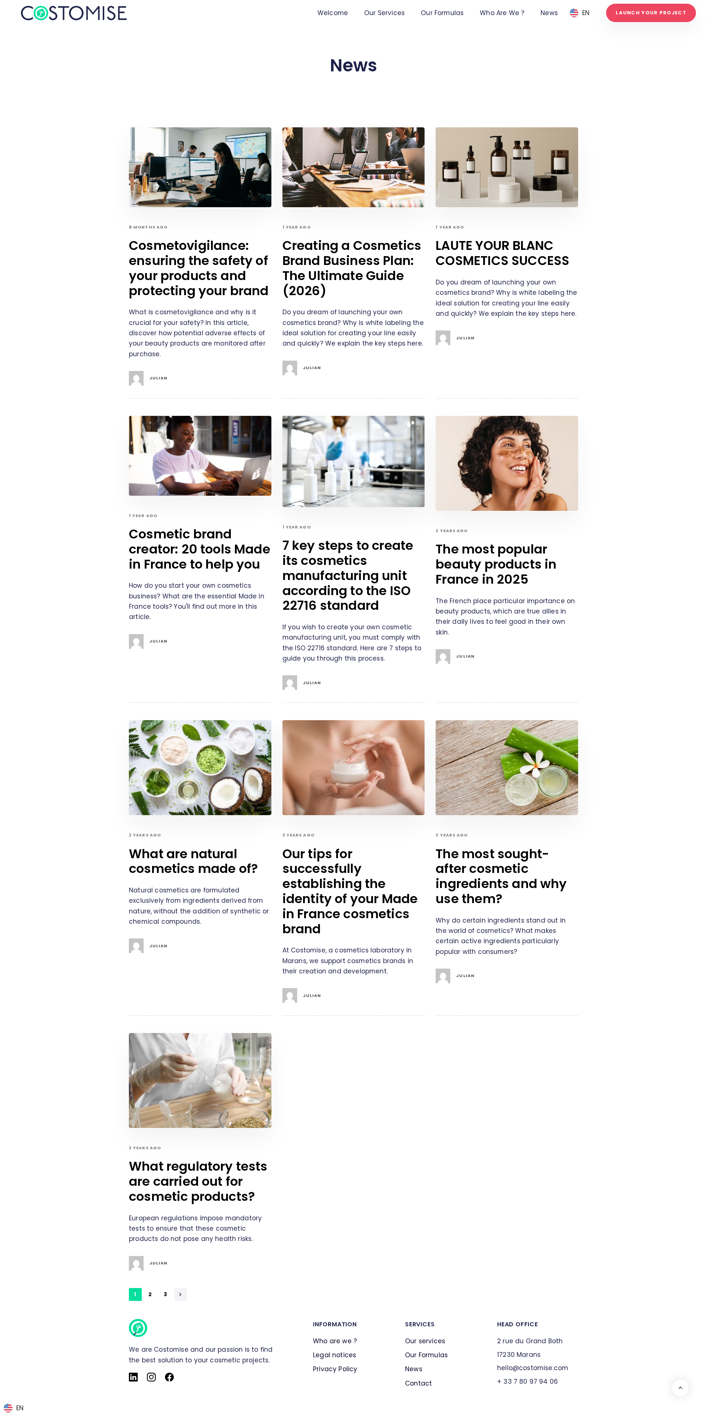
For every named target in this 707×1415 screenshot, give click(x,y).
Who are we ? (502, 12)
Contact (418, 1383)
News (549, 12)
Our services (384, 12)
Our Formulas (442, 12)
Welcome (332, 12)
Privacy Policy (335, 1369)
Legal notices (334, 1355)
